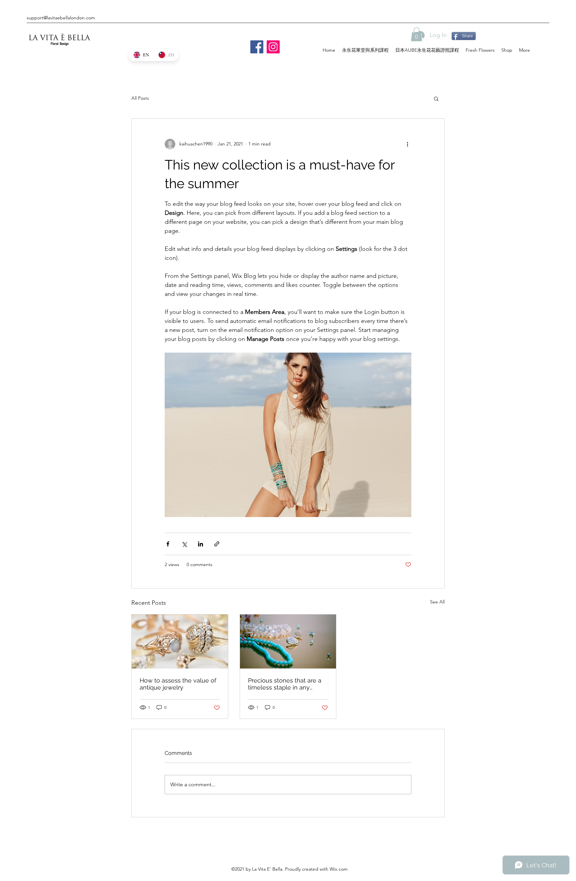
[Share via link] (217, 544)
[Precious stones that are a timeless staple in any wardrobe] (288, 641)
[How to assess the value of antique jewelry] (180, 641)
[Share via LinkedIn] (200, 544)
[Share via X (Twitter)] (184, 544)
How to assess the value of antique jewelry (178, 684)
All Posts (140, 98)
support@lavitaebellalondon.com (61, 18)
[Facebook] (256, 46)
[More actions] (407, 144)
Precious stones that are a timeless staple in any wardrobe (284, 684)
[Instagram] (273, 46)
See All (437, 602)
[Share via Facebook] (168, 544)
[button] (416, 34)
